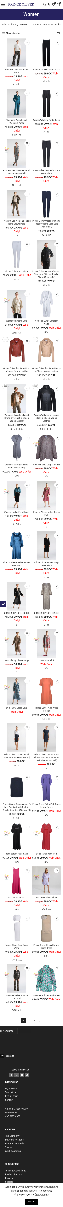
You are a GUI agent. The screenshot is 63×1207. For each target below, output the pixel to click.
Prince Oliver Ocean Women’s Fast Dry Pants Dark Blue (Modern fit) (46, 224)
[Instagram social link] (16, 1075)
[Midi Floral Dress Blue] (16, 691)
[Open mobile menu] (4, 4)
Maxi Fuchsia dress (17, 897)
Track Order (11, 1092)
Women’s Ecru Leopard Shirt (46, 465)
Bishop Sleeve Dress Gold (46, 613)
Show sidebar (13, 33)
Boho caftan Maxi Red (46, 854)
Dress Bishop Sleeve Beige (16, 660)
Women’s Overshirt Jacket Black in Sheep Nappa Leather (46, 418)
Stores (8, 1147)
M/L (19, 333)
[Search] (45, 4)
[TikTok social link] (27, 1075)
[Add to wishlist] (26, 42)
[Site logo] (21, 4)
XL (20, 135)
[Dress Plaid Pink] (46, 643)
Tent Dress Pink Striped (46, 897)
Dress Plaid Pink (46, 660)
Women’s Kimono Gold (16, 321)
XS (43, 235)
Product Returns (13, 1174)
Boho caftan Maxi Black (17, 854)
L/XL (19, 960)
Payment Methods (14, 1143)
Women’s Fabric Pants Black (46, 120)
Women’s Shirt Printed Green (46, 995)
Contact (9, 1099)
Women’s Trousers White (16, 271)
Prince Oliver (9, 24)
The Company (12, 1136)
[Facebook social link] (11, 1075)
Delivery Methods (14, 1139)
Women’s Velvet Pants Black (46, 69)
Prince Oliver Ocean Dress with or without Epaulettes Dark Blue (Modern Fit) (46, 757)
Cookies (9, 1182)
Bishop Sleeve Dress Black (16, 613)
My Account (11, 1088)
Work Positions (13, 1151)
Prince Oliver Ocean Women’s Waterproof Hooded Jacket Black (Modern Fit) (46, 274)
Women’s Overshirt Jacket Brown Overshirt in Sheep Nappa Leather (16, 418)
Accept (31, 1202)
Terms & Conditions (15, 1170)
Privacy (9, 1178)
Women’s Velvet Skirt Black (16, 512)
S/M (14, 333)
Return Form (11, 1096)
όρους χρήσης (42, 1194)
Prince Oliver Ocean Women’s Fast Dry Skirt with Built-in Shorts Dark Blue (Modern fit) (17, 807)
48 (17, 235)
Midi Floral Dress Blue (16, 708)
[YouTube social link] (22, 1075)
